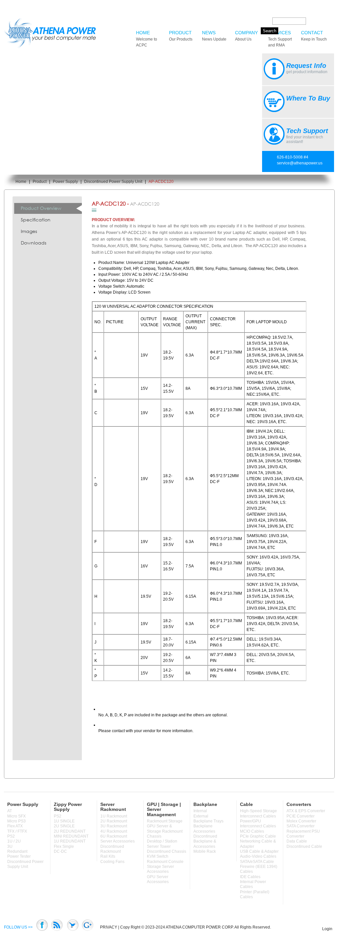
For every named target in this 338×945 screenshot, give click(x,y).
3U (10, 846)
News (214, 36)
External (200, 816)
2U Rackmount (113, 821)
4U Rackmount (113, 831)
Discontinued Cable (304, 846)
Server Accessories (117, 841)
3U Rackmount (113, 826)
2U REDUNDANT (69, 831)
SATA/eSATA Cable (257, 862)
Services (280, 38)
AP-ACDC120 (161, 181)
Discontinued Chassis (166, 851)
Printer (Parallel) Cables (254, 894)
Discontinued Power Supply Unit (113, 181)
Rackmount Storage (165, 821)
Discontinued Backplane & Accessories (205, 841)
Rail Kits (107, 856)
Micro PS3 (16, 821)
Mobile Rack (204, 851)
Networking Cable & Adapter (258, 843)
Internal (200, 811)
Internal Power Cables (253, 884)
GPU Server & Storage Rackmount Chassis (165, 831)
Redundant (17, 851)
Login (327, 929)
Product (180, 36)
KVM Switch (157, 856)
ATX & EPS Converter (306, 811)
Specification (36, 219)
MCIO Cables (252, 831)
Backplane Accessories (204, 828)
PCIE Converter (301, 816)
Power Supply (65, 181)
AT (9, 811)
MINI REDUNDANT (71, 836)
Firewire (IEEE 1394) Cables (258, 869)
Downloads (33, 243)
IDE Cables (250, 877)
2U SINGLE (64, 826)
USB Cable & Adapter (259, 851)
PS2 (11, 836)
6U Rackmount (113, 836)
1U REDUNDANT (69, 841)
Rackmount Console (165, 862)
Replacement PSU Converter (303, 833)
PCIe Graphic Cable (258, 836)
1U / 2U (14, 841)
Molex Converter (301, 821)
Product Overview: (113, 219)
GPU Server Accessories (158, 879)
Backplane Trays (208, 821)
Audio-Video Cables (258, 856)
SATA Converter (301, 826)
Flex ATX (15, 826)
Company (246, 36)
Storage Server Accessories (160, 869)
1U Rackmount (113, 816)
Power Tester (19, 856)
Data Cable (297, 841)
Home (146, 38)
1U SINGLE (64, 821)
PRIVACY (108, 927)
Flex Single (64, 846)
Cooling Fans (112, 862)
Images (29, 231)
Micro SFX (16, 816)
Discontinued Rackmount (112, 849)
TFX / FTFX (17, 831)
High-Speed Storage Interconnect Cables (258, 813)
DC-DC (60, 851)
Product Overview (41, 208)
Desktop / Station (162, 841)
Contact (314, 36)
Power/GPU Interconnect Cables (258, 823)
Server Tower (159, 846)
